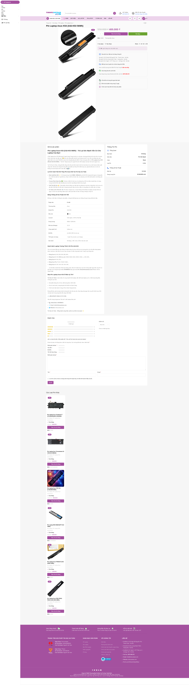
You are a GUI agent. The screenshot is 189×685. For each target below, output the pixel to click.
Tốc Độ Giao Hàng (52, 352)
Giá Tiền (50, 347)
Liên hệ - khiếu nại (105, 654)
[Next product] (146, 23)
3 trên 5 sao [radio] (61, 345)
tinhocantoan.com (132, 659)
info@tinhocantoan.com (132, 657)
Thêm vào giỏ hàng (115, 33)
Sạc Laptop (85, 644)
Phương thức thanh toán (107, 644)
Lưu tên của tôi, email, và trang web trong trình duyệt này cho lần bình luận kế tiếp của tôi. (70, 378)
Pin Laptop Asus (69, 23)
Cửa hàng (54, 23)
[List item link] (122, 83)
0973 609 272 (131, 654)
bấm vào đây (125, 67)
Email (99, 372)
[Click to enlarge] (61, 138)
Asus (113, 38)
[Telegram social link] (147, 44)
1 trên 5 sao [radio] (59, 345)
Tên (49, 372)
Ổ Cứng (85, 652)
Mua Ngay (138, 33)
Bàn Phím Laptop (87, 647)
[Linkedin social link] (145, 44)
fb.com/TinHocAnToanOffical (132, 662)
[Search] (114, 13)
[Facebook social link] (139, 44)
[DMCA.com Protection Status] (52, 656)
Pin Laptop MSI (56, 528)
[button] (55, 427)
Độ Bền (50, 349)
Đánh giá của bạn (52, 345)
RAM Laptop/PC (86, 649)
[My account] (130, 18)
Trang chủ (48, 23)
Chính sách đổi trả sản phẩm (108, 649)
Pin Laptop (61, 23)
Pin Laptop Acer (56, 454)
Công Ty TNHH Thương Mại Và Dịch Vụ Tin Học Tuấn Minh (97, 673)
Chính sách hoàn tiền (106, 652)
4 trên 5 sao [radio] (62, 345)
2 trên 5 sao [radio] (60, 345)
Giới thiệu (103, 642)
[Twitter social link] (141, 44)
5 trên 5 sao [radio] (63, 345)
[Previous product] (143, 23)
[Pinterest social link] (143, 44)
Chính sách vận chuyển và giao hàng (110, 647)
